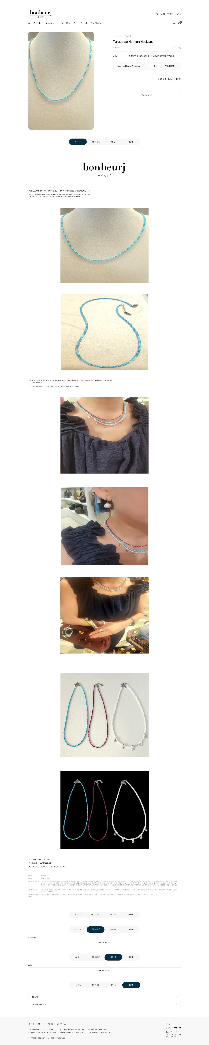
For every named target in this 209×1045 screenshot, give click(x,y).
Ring (68, 23)
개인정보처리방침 (61, 1024)
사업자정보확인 (51, 1032)
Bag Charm (96, 23)
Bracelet (38, 23)
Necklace (49, 23)
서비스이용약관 (48, 1024)
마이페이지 (170, 14)
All (29, 23)
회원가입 (162, 14)
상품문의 (113, 142)
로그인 (156, 14)
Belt (76, 23)
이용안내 (38, 1024)
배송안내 (131, 142)
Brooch (84, 23)
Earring (60, 23)
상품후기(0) (95, 142)
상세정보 (78, 142)
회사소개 (31, 1024)
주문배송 (178, 14)
